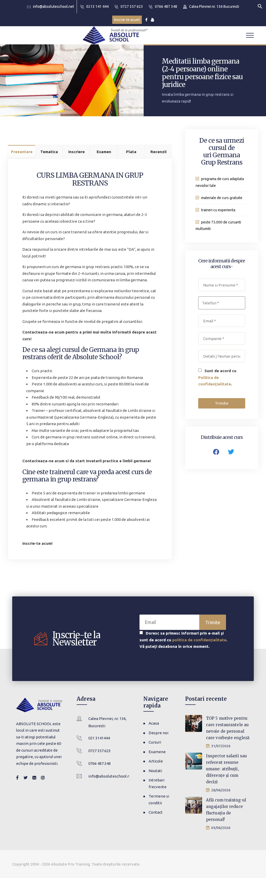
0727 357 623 (132, 6)
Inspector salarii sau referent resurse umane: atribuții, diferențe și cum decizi (226, 768)
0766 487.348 (99, 763)
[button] (260, 6)
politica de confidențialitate (199, 640)
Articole (156, 761)
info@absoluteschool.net (53, 6)
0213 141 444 (97, 6)
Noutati (155, 770)
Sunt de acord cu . (217, 377)
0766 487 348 (166, 6)
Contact (156, 812)
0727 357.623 (99, 750)
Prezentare (21, 151)
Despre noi (158, 733)
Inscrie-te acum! (127, 20)
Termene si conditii (159, 799)
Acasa (154, 723)
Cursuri (155, 742)
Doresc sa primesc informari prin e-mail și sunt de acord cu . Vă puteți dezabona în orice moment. (183, 640)
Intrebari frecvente (158, 783)
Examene (157, 752)
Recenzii (158, 151)
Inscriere (76, 151)
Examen (104, 151)
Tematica (49, 151)
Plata (131, 151)
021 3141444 (99, 738)
